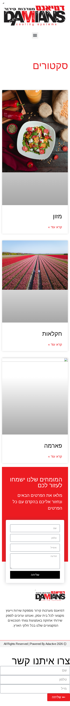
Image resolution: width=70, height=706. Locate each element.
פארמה (53, 445)
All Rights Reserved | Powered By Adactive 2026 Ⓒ (35, 643)
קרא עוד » (55, 227)
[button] (35, 35)
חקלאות (52, 333)
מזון (57, 216)
